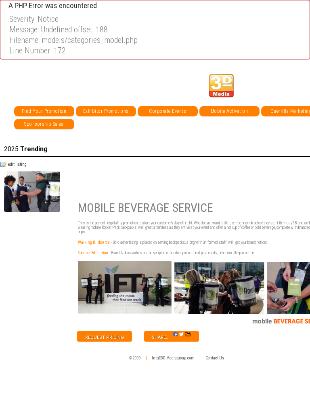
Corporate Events (167, 111)
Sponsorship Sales (44, 124)
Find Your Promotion (44, 111)
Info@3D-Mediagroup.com (173, 358)
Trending (26, 149)
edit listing (17, 164)
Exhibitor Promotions (106, 111)
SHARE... (162, 337)
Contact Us (214, 358)
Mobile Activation (229, 111)
